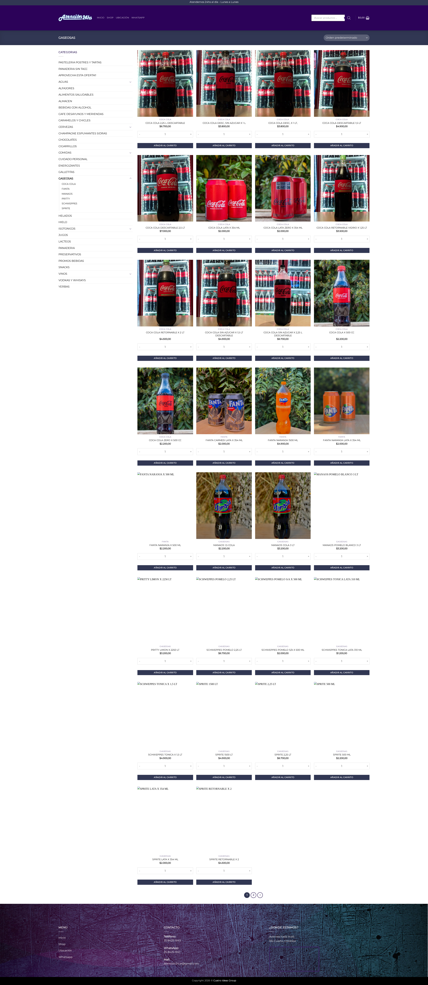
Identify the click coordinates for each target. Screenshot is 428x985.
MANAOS (67, 193)
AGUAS (63, 81)
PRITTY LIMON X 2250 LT (165, 649)
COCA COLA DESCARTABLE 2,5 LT (165, 227)
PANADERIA (67, 248)
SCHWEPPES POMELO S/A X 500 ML (282, 649)
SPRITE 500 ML (342, 754)
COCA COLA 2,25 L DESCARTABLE (165, 122)
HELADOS (65, 215)
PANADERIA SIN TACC (73, 69)
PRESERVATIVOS (70, 254)
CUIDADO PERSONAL (73, 159)
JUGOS (63, 235)
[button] (363, 18)
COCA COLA (69, 184)
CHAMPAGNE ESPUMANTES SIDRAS (83, 133)
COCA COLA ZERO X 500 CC (165, 440)
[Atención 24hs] (75, 17)
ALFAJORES (66, 88)
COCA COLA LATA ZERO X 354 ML (282, 227)
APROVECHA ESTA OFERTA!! (77, 75)
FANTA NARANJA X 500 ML (165, 545)
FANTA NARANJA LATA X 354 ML (342, 440)
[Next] (260, 895)
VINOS (63, 273)
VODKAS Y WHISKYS (72, 280)
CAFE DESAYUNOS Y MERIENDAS (81, 114)
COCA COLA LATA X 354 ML (224, 227)
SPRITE (66, 208)
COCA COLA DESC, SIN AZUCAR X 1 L (224, 122)
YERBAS (64, 286)
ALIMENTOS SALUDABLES (76, 94)
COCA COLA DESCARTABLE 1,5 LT (341, 122)
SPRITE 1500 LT (224, 754)
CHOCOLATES (68, 140)
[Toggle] (131, 82)
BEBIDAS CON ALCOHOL (75, 107)
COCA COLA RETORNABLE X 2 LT (165, 332)
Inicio (100, 17)
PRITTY (66, 198)
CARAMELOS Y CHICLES (74, 120)
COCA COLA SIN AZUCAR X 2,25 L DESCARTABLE (282, 334)
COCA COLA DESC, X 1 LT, (283, 122)
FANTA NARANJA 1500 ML (283, 440)
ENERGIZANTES (69, 165)
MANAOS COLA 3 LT (283, 545)
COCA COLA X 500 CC (341, 332)
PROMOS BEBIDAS (71, 260)
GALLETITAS (66, 172)
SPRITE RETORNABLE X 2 (224, 859)
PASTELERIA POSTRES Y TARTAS (80, 62)
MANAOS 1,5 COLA (224, 545)
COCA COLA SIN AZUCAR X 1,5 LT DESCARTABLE (224, 334)
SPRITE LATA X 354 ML (165, 859)
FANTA (66, 188)
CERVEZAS (66, 126)
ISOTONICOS (67, 228)
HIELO (63, 222)
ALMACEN (65, 101)
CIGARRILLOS (68, 146)
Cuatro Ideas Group (224, 980)
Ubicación (122, 17)
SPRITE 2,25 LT (283, 754)
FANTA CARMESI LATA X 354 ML (224, 440)
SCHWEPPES (69, 203)
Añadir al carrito (165, 145)
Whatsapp (137, 17)
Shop (110, 17)
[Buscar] (349, 18)
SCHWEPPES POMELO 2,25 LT (224, 649)
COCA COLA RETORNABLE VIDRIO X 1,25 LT (341, 227)
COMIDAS (65, 152)
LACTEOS (65, 241)
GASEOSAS (66, 178)
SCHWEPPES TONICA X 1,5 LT (165, 754)
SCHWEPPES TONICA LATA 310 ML (342, 649)
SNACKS (64, 267)
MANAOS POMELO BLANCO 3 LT (342, 545)
